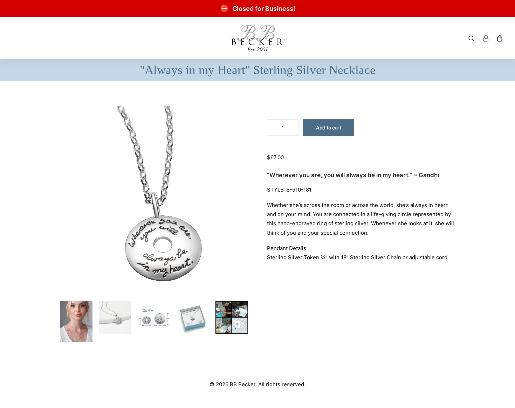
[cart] (498, 38)
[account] (485, 38)
